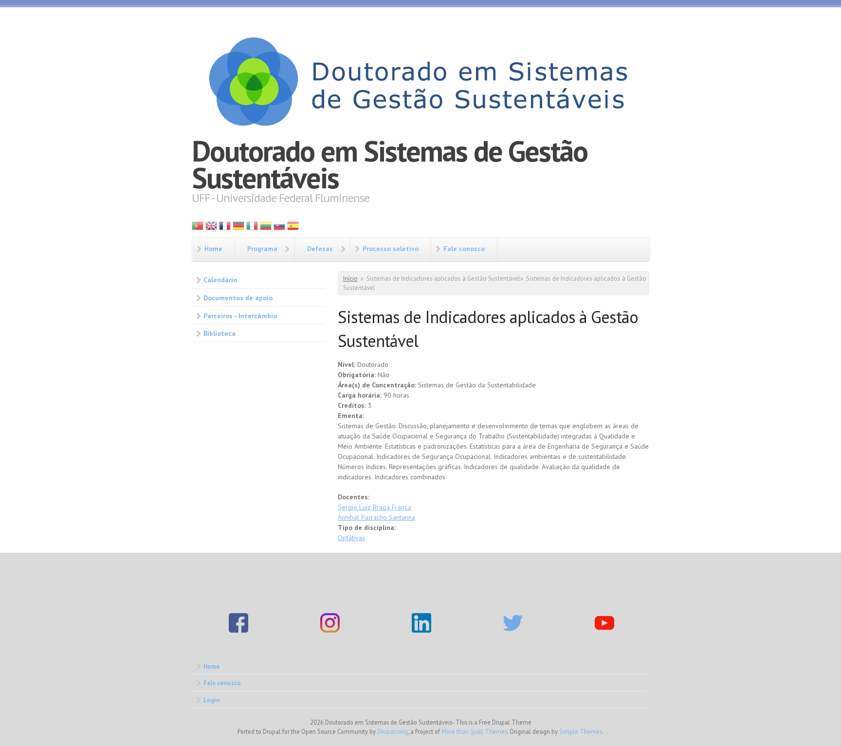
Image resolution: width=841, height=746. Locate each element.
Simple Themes (580, 731)
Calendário (220, 279)
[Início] (420, 80)
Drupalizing (392, 731)
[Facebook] (238, 630)
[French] (225, 228)
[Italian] (252, 228)
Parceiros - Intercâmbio (240, 315)
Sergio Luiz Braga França (374, 507)
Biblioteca (219, 333)
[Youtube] (604, 630)
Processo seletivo (391, 248)
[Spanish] (293, 228)
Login (211, 700)
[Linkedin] (421, 630)
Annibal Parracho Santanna (376, 517)
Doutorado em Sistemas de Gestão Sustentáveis (389, 164)
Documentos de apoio (238, 297)
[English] (211, 228)
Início (350, 278)
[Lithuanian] (266, 228)
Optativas (351, 537)
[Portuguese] (197, 228)
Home (213, 248)
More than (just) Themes (474, 731)
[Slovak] (279, 228)
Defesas (320, 248)
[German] (238, 228)
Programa (262, 248)
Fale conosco (464, 248)
